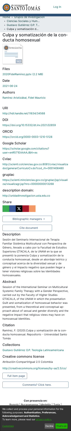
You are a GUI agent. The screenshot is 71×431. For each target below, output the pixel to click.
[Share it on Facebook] (12, 208)
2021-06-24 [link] (9, 86)
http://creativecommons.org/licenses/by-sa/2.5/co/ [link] (34, 368)
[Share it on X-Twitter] (19, 208)
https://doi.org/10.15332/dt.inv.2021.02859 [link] (29, 125)
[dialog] (35, 418)
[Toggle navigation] (66, 7)
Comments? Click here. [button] (37, 384)
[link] (22, 74)
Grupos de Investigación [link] (29, 17)
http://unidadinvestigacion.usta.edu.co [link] (26, 195)
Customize (8, 426)
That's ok (61, 426)
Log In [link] (57, 6)
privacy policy (43, 419)
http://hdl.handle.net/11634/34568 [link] (23, 113)
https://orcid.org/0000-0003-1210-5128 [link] (27, 136)
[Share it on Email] (32, 208)
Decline (49, 426)
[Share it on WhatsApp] (5, 208)
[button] (21, 6)
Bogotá (13, 404)
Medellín (45, 404)
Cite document (28, 227)
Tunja (56, 404)
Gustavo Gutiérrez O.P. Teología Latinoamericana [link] (23, 25)
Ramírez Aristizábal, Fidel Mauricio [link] (24, 97)
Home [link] (6, 17)
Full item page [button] (16, 375)
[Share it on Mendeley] (25, 208)
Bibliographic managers (27, 219)
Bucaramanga (29, 404)
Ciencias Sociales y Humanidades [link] (23, 21)
